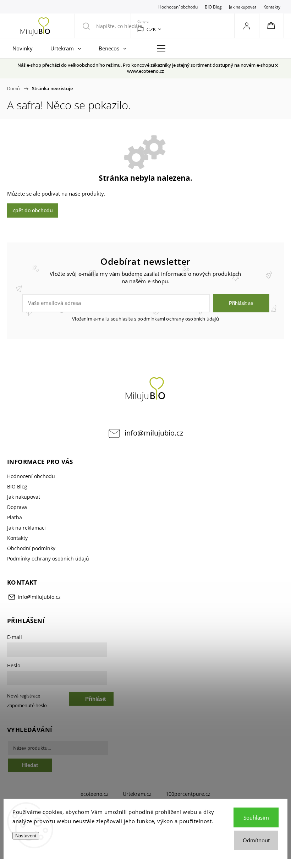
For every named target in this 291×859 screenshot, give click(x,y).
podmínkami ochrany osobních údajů (178, 319)
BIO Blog (213, 7)
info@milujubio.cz (154, 433)
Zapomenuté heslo (27, 705)
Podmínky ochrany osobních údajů (48, 558)
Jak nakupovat (242, 7)
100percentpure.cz (188, 793)
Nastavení (25, 835)
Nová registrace (23, 696)
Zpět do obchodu (32, 210)
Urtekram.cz (137, 793)
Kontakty (271, 7)
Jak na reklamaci (26, 527)
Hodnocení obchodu (178, 7)
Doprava (17, 507)
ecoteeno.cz (95, 793)
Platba (14, 517)
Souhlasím (256, 817)
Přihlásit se (241, 303)
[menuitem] (24, 48)
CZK (152, 29)
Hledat (30, 765)
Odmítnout (256, 840)
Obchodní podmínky (31, 548)
